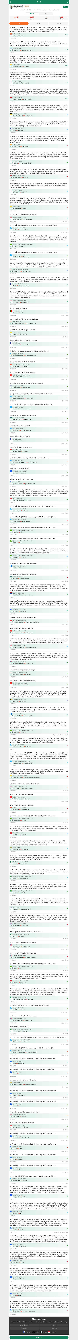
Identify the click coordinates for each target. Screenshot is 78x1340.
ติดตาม (66, 7)
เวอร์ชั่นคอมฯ (25, 1325)
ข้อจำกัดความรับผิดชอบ (27, 1322)
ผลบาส (55, 1328)
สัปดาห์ (32, 13)
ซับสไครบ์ (39, 1337)
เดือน (46, 13)
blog (66, 1322)
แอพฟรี (55, 1325)
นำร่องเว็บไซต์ (43, 1322)
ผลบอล (25, 1328)
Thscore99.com (39, 1319)
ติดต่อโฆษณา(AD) (15, 1322)
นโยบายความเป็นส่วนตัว (54, 1322)
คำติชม (36, 1322)
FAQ (62, 1322)
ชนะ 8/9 (27, 6)
